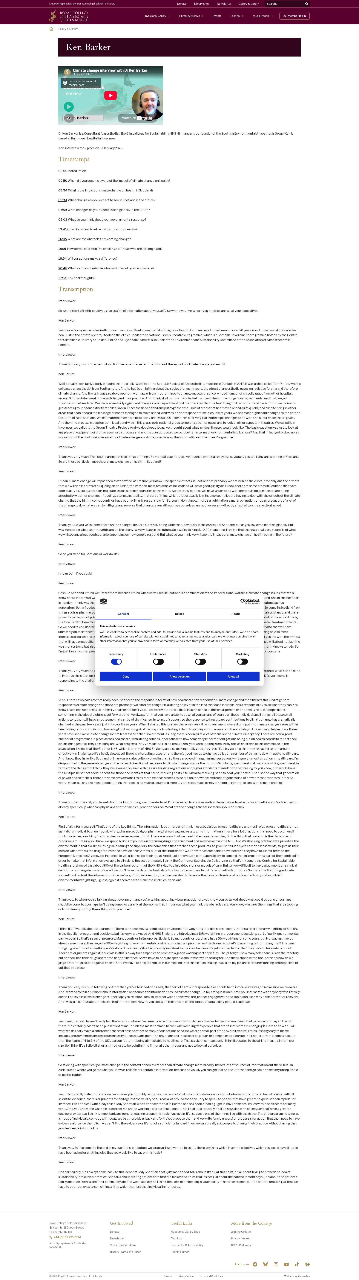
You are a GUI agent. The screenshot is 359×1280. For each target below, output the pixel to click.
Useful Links (181, 1223)
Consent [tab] (123, 613)
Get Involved (121, 1223)
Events (217, 15)
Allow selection (180, 676)
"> (265, 1264)
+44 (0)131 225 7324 (67, 1237)
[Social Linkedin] (276, 1264)
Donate (182, 3)
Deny (125, 676)
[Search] (307, 4)
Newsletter (224, 3)
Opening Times (180, 1251)
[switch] (158, 661)
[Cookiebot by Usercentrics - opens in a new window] (243, 601)
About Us (176, 1238)
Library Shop (201, 3)
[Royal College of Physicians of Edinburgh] (68, 16)
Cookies (167, 1276)
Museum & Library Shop (185, 1231)
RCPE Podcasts (241, 1245)
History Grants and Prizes (125, 1251)
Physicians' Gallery (154, 15)
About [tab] (235, 613)
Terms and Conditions (211, 1276)
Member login (297, 15)
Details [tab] (179, 613)
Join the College (241, 1231)
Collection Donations (123, 1245)
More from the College (251, 1223)
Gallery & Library (249, 3)
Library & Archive (189, 15)
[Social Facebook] (255, 1264)
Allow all (233, 676)
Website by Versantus (297, 1276)
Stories (235, 15)
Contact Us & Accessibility (187, 1245)
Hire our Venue (240, 1238)
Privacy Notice (186, 1276)
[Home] (51, 29)
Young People (261, 15)
